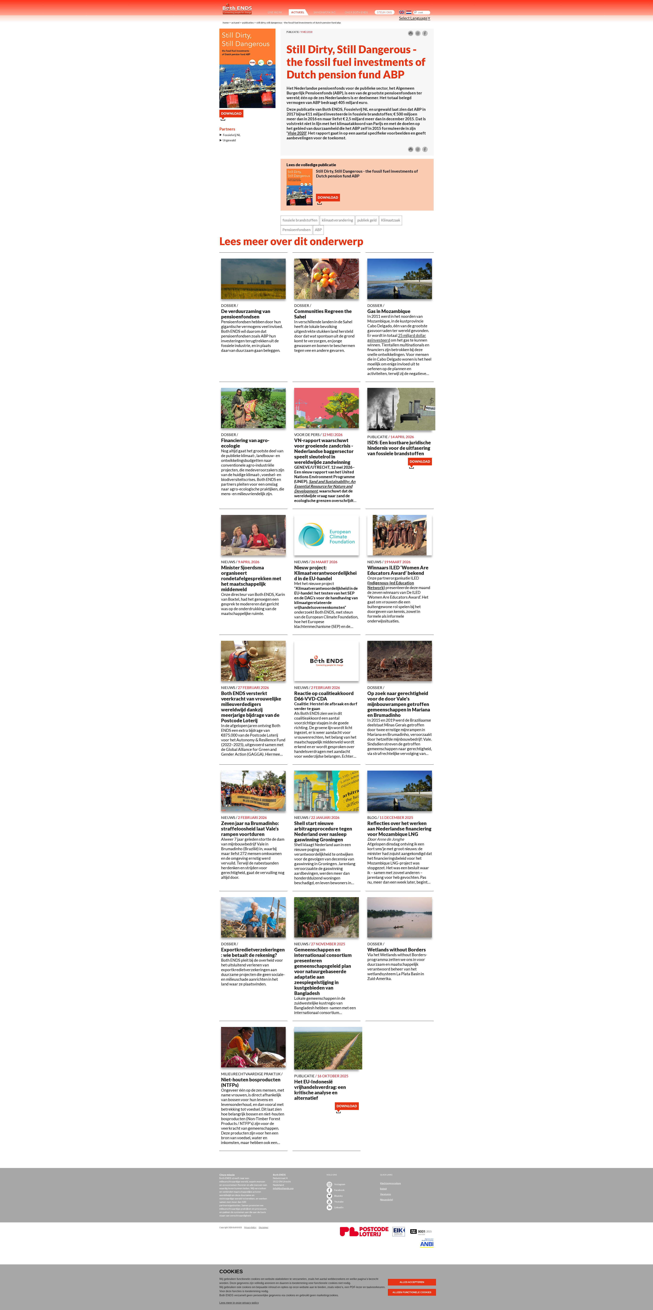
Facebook (339, 1189)
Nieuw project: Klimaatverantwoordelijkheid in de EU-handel (325, 573)
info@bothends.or (282, 1188)
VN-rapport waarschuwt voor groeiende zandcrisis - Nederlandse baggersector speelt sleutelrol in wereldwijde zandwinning (324, 451)
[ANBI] (427, 1246)
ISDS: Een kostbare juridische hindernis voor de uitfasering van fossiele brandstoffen (399, 448)
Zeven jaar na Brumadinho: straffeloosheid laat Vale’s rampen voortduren (250, 828)
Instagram (339, 1184)
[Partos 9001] (421, 1235)
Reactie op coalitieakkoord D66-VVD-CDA (324, 696)
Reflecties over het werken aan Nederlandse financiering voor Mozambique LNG (399, 828)
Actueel (235, 22)
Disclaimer (263, 1227)
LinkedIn (339, 1207)
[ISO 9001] (398, 1235)
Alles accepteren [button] (412, 1282)
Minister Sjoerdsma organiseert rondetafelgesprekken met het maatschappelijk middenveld (251, 578)
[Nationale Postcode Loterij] (364, 1235)
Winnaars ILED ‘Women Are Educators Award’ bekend (397, 570)
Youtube (339, 1201)
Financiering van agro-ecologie (245, 443)
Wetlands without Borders (396, 949)
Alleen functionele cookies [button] (411, 1292)
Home (226, 22)
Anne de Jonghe (390, 839)
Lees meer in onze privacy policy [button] (239, 1302)
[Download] (300, 204)
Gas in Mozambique (388, 311)
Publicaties (248, 22)
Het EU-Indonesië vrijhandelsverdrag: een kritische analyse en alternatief (320, 1090)
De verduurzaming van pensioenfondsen (245, 313)
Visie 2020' (297, 133)
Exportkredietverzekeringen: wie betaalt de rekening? (253, 952)
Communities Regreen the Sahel (323, 313)
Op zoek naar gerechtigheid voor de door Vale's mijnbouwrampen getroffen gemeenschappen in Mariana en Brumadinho (398, 704)
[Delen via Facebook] (425, 34)
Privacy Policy (250, 1227)
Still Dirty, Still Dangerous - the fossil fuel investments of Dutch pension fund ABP (298, 22)
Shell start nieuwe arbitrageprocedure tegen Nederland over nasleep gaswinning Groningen (323, 831)
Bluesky (338, 1195)
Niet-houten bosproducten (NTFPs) (250, 1082)
